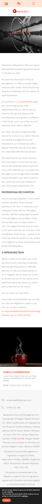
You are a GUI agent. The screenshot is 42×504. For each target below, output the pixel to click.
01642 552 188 (13, 407)
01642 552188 (23, 315)
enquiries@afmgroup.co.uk (18, 400)
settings (25, 496)
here (26, 293)
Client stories (26, 101)
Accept (6, 500)
